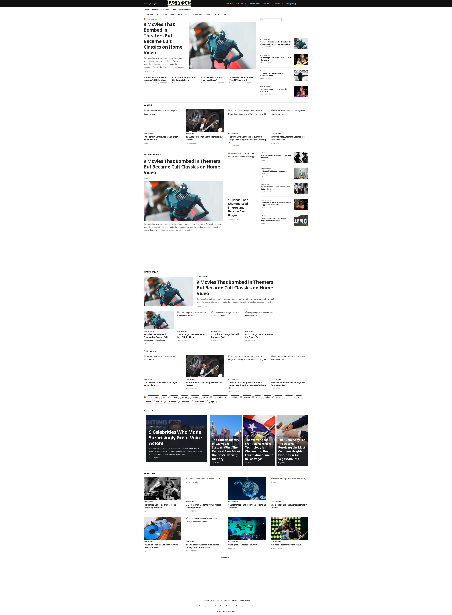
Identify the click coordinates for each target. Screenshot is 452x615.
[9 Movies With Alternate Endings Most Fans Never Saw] (289, 120)
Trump (180, 14)
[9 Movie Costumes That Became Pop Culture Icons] (301, 188)
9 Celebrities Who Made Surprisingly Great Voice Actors (175, 438)
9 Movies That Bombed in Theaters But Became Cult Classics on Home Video (163, 38)
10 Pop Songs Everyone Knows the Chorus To (273, 90)
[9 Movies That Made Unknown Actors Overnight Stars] (205, 489)
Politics (147, 412)
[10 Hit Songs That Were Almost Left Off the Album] (301, 59)
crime (187, 14)
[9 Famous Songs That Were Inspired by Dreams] (289, 489)
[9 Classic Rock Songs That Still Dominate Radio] (301, 75)
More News (150, 474)
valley (289, 398)
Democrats (199, 402)
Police (267, 398)
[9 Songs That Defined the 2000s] (247, 529)
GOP (299, 398)
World (147, 105)
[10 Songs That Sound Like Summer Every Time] (301, 173)
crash (148, 402)
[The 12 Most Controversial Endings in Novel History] (162, 120)
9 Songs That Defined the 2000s (243, 545)
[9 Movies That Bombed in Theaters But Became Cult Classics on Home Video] (222, 45)
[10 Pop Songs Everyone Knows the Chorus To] (301, 91)
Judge (211, 402)
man (224, 14)
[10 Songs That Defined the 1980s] (289, 529)
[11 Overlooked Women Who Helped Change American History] (205, 529)
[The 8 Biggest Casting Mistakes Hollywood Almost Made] (301, 220)
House (278, 398)
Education (172, 402)
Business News (151, 154)
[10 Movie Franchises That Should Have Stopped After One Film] (301, 204)
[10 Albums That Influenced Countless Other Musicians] (162, 529)
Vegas (165, 14)
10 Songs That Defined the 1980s (286, 545)
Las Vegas (150, 14)
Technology (150, 272)
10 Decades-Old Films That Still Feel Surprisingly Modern (160, 507)
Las (158, 14)
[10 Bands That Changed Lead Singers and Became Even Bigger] (242, 174)
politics (208, 14)
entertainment (197, 14)
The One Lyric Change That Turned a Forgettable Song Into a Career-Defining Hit (247, 139)
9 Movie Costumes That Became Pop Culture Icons (275, 188)
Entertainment (152, 19)
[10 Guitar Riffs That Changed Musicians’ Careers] (205, 120)
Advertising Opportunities (239, 602)
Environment (151, 352)
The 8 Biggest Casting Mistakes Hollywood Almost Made (273, 219)
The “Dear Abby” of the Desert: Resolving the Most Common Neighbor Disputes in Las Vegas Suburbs (291, 450)
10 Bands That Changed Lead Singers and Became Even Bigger (238, 207)
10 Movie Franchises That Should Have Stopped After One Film (276, 203)
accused (185, 402)
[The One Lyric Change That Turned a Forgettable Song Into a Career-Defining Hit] (247, 120)
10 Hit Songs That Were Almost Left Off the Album (191, 336)
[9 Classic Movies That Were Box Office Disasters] (301, 157)
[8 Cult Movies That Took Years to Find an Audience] (247, 489)
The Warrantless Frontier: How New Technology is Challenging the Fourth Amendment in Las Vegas (259, 450)
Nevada (216, 14)
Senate (159, 402)
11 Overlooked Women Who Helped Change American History (202, 547)
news (172, 14)
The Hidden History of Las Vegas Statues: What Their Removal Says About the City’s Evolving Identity (226, 450)
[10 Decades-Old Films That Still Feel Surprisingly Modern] (162, 489)
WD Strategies (224, 613)
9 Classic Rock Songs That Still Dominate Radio (272, 74)
